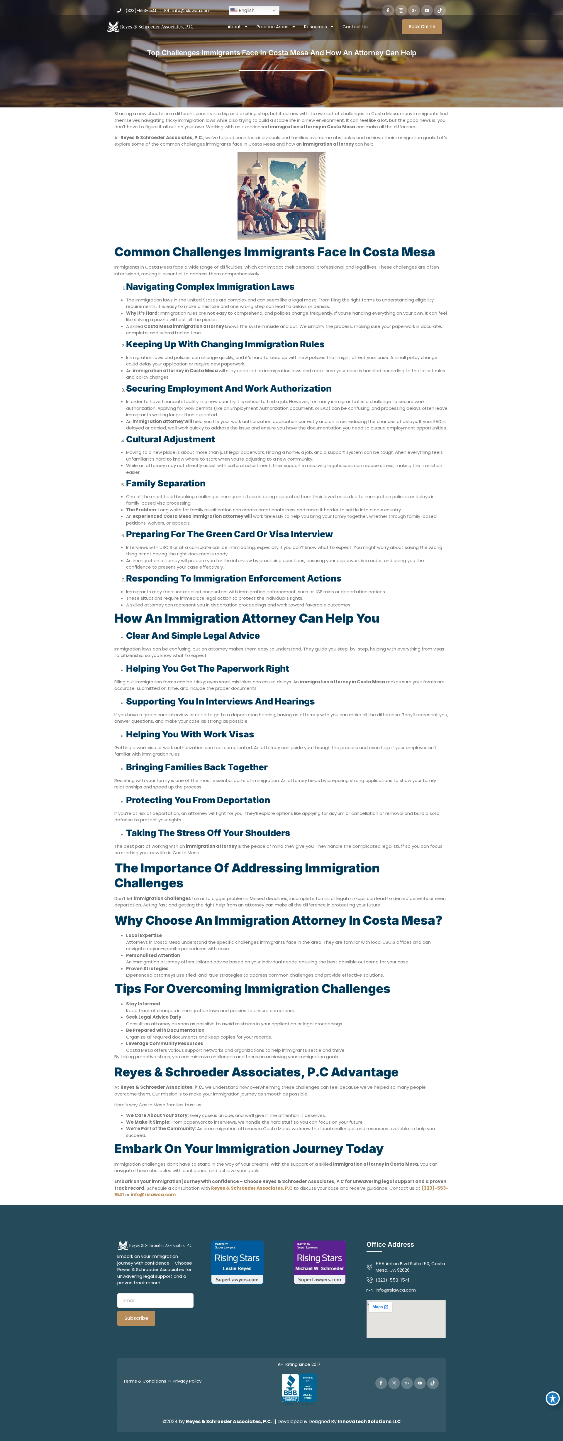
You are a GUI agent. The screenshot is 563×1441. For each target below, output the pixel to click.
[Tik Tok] (440, 10)
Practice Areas (273, 26)
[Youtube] (427, 10)
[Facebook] (388, 10)
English (246, 10)
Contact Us (355, 26)
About (234, 26)
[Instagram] (401, 10)
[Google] (414, 10)
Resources (315, 26)
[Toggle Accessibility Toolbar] (553, 1398)
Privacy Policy (187, 1381)
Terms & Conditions (144, 1381)
